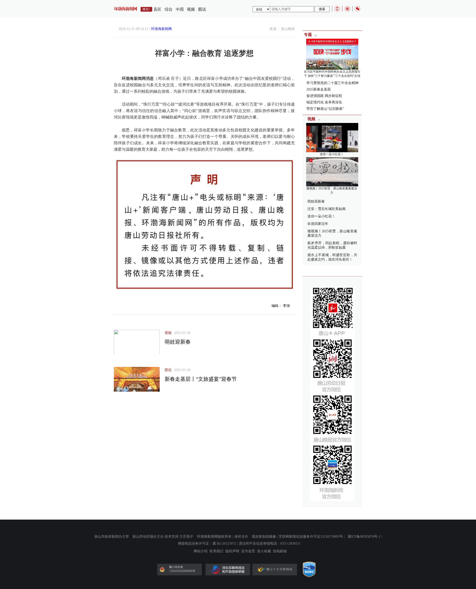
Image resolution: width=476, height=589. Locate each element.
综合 (169, 9)
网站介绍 (201, 551)
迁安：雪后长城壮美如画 (326, 209)
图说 (202, 9)
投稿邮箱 (280, 551)
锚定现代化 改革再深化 (324, 102)
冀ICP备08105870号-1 (364, 536)
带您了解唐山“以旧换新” (325, 109)
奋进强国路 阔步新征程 (324, 96)
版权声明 (232, 551)
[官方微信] (357, 8)
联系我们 (216, 551)
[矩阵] (347, 8)
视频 (191, 9)
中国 (180, 9)
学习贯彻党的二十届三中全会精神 (332, 83)
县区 (157, 9)
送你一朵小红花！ (332, 154)
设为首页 (248, 551)
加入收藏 (264, 551)
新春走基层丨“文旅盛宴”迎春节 (201, 379)
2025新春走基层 (318, 89)
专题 (308, 34)
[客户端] (337, 8)
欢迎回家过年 (317, 224)
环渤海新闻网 (161, 29)
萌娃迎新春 (178, 342)
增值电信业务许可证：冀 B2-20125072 (207, 543)
